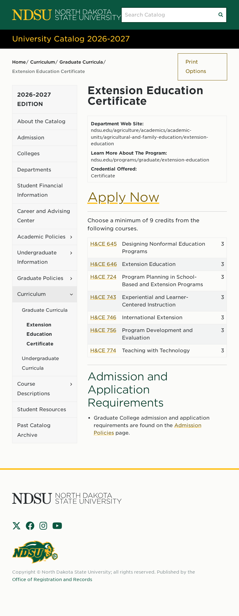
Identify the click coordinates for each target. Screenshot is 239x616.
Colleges (28, 153)
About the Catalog (41, 121)
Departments (34, 170)
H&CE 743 (103, 297)
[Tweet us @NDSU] (16, 526)
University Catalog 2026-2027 (71, 38)
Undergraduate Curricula (40, 363)
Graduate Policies (40, 278)
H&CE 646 (103, 264)
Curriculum (42, 62)
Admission (30, 138)
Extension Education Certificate (40, 334)
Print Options (195, 66)
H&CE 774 (103, 351)
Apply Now (123, 197)
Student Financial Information (40, 190)
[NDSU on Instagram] (43, 526)
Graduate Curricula (81, 62)
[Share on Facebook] (30, 526)
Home (19, 62)
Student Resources (41, 409)
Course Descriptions (33, 388)
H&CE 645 (103, 244)
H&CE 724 (103, 277)
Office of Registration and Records (52, 579)
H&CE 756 (103, 330)
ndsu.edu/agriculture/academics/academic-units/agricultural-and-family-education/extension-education (149, 137)
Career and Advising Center (43, 216)
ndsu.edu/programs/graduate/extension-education (150, 159)
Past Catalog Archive (33, 430)
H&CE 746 (103, 317)
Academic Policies (41, 237)
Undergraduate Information (37, 257)
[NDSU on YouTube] (57, 526)
